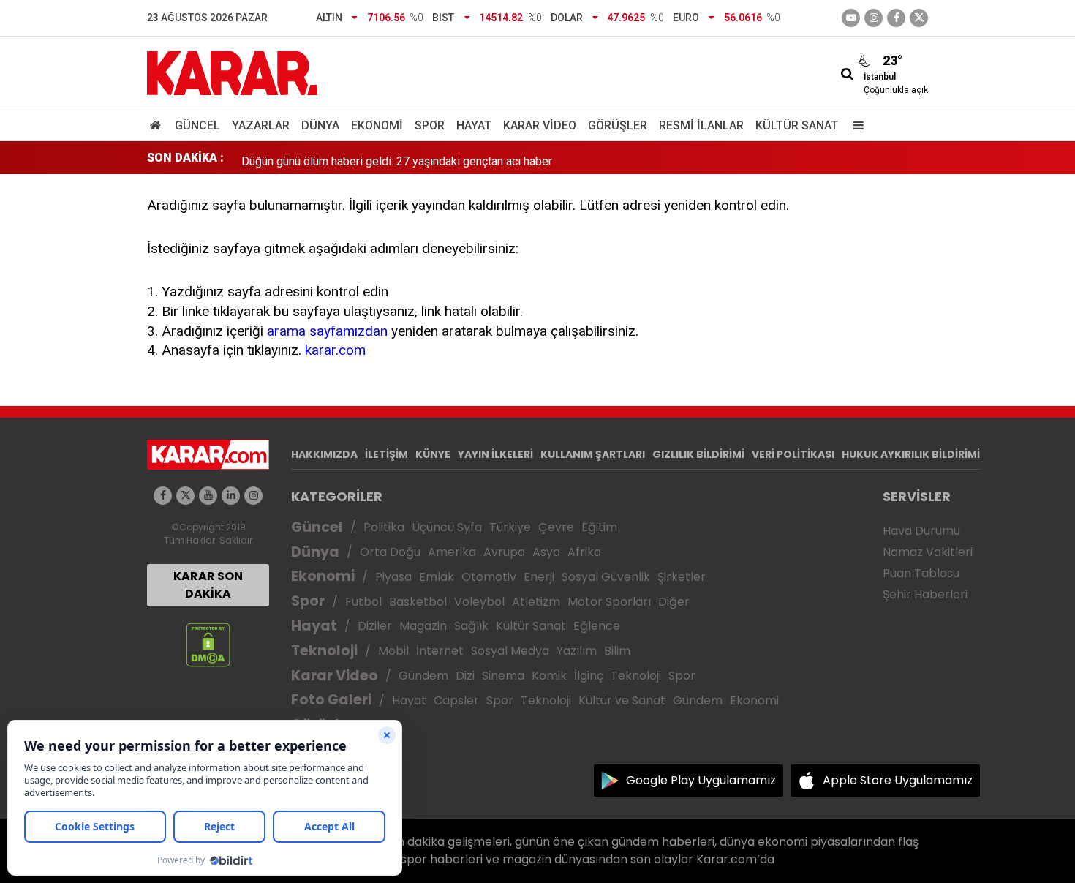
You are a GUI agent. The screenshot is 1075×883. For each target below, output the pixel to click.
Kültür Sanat (796, 125)
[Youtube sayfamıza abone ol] (208, 495)
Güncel (197, 125)
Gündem (423, 675)
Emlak (436, 576)
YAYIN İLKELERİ (495, 454)
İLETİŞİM (386, 454)
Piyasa (393, 576)
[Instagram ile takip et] (253, 495)
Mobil (393, 650)
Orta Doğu (390, 552)
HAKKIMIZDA (324, 454)
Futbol (363, 601)
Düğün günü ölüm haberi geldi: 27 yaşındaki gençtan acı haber (396, 158)
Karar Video (539, 125)
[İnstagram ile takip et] (873, 18)
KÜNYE (432, 454)
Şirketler (681, 576)
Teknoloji (324, 651)
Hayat (473, 125)
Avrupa (504, 552)
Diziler (375, 625)
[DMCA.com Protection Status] (208, 644)
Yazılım (577, 650)
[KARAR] (232, 72)
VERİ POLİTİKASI (793, 454)
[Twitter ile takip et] (919, 18)
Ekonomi (377, 125)
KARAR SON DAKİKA (208, 585)
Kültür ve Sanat (621, 700)
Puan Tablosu (921, 573)
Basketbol (418, 601)
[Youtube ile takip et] (851, 18)
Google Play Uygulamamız (701, 780)
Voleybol (479, 601)
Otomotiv (488, 576)
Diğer (674, 601)
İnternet (440, 650)
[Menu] (855, 125)
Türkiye (510, 527)
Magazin (423, 625)
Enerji (539, 576)
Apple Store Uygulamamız (898, 780)
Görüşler (617, 125)
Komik (549, 675)
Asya (546, 552)
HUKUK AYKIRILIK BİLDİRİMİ (911, 454)
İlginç (588, 675)
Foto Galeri (331, 700)
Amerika (452, 552)
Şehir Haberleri (925, 594)
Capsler (456, 700)
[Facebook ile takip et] (896, 18)
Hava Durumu (921, 530)
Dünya (320, 125)
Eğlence (596, 625)
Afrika (584, 552)
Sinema (503, 675)
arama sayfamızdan (327, 331)
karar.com (335, 350)
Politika (383, 527)
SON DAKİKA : (185, 158)
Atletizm (536, 601)
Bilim (617, 650)
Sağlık (471, 625)
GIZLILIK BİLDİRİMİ (698, 454)
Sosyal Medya (510, 650)
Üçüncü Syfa (447, 527)
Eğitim (599, 527)
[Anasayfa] (158, 125)
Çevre (556, 527)
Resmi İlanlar (701, 125)
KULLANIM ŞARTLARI (592, 454)
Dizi (465, 675)
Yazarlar (261, 125)
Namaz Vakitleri (928, 552)
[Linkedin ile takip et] (231, 495)
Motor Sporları (609, 601)
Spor (430, 125)
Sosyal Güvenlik (606, 576)
